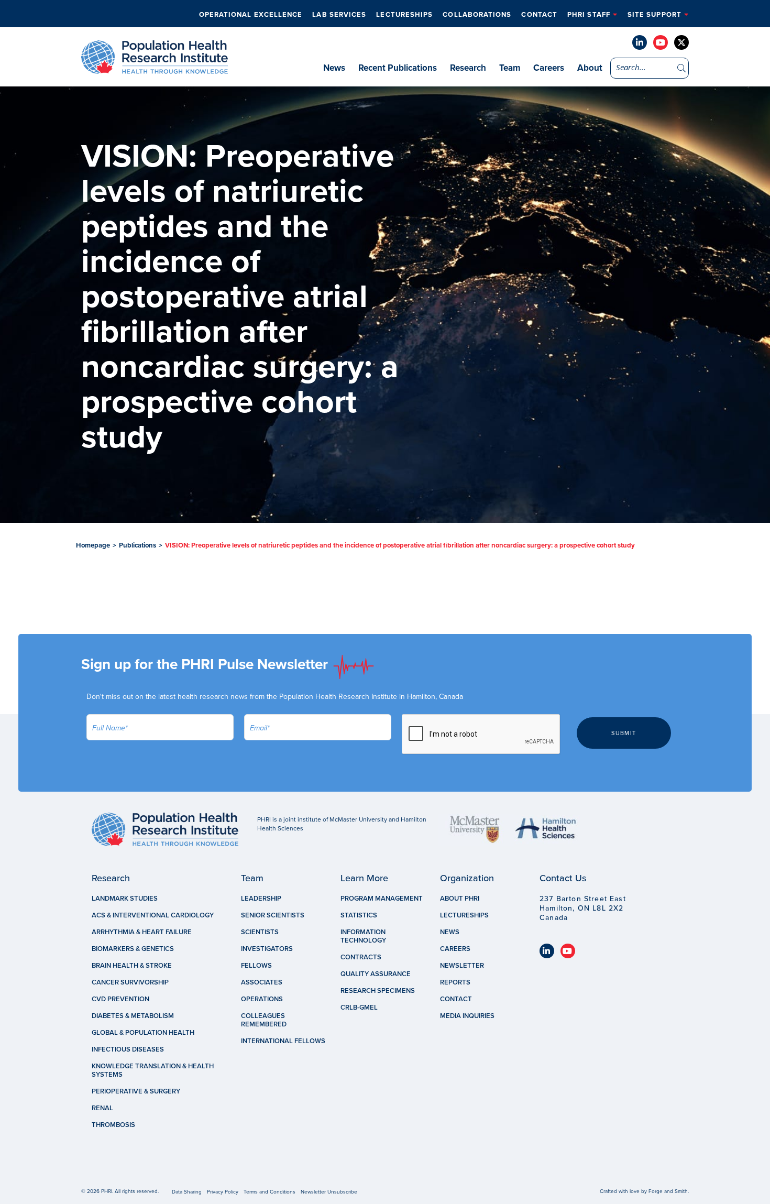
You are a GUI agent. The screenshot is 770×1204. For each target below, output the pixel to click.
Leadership (261, 898)
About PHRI (459, 898)
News (334, 67)
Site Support (654, 14)
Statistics (358, 915)
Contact (539, 14)
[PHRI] (154, 68)
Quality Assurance (375, 974)
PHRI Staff (588, 14)
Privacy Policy (222, 1192)
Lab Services (339, 14)
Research (468, 67)
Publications (137, 545)
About (589, 67)
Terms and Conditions (269, 1192)
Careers (548, 67)
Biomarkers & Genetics (133, 949)
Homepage (93, 545)
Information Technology (363, 936)
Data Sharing (187, 1192)
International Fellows (283, 1041)
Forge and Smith (668, 1191)
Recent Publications (397, 67)
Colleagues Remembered (264, 1020)
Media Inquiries (467, 1016)
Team (509, 67)
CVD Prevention (120, 999)
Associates (261, 982)
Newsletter (462, 965)
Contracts (360, 957)
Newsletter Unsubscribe (329, 1192)
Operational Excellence (251, 14)
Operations (262, 999)
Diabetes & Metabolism (133, 1016)
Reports (455, 982)
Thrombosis (113, 1125)
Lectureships (404, 14)
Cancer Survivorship (130, 982)
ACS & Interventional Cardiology (153, 915)
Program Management (381, 898)
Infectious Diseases (128, 1049)
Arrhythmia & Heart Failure (142, 932)
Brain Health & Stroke (132, 965)
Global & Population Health (143, 1032)
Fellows (256, 965)
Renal (102, 1108)
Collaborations (477, 14)
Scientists (260, 932)
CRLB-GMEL (359, 1007)
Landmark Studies (125, 898)
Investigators (267, 949)
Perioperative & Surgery (136, 1091)
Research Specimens (377, 991)
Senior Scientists (272, 915)
